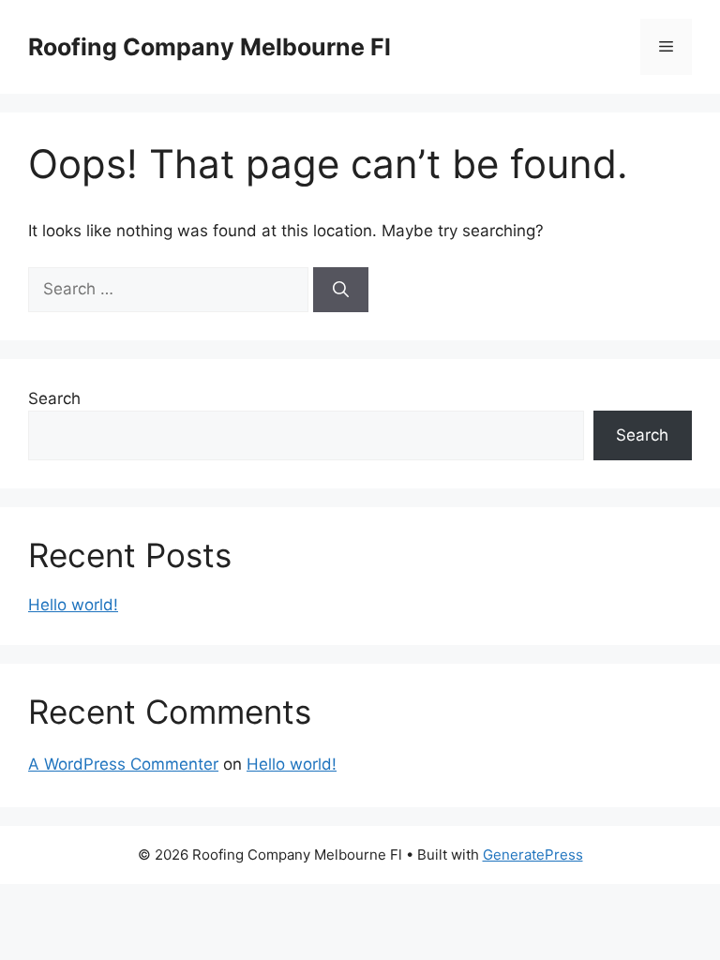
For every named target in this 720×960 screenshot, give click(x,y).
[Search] (340, 289)
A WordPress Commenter (123, 764)
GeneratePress (533, 854)
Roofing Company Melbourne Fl (209, 47)
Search (54, 398)
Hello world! (73, 604)
